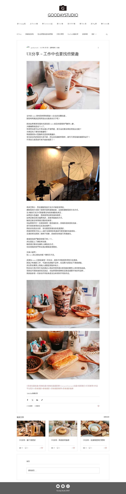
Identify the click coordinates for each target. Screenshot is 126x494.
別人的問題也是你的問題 (45, 34)
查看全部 (106, 417)
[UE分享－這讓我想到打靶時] (95, 429)
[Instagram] (68, 486)
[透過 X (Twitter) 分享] (32, 400)
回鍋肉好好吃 (29, 34)
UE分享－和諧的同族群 (60, 440)
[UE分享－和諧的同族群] (63, 429)
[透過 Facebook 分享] (27, 400)
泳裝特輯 (85, 34)
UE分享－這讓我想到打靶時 (94, 440)
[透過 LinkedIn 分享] (37, 400)
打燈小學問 (60, 34)
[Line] (63, 486)
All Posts (19, 34)
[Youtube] (58, 486)
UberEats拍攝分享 (73, 34)
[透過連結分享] (42, 400)
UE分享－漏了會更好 (27, 440)
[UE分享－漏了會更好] (31, 429)
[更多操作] (98, 47)
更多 (93, 34)
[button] (107, 34)
